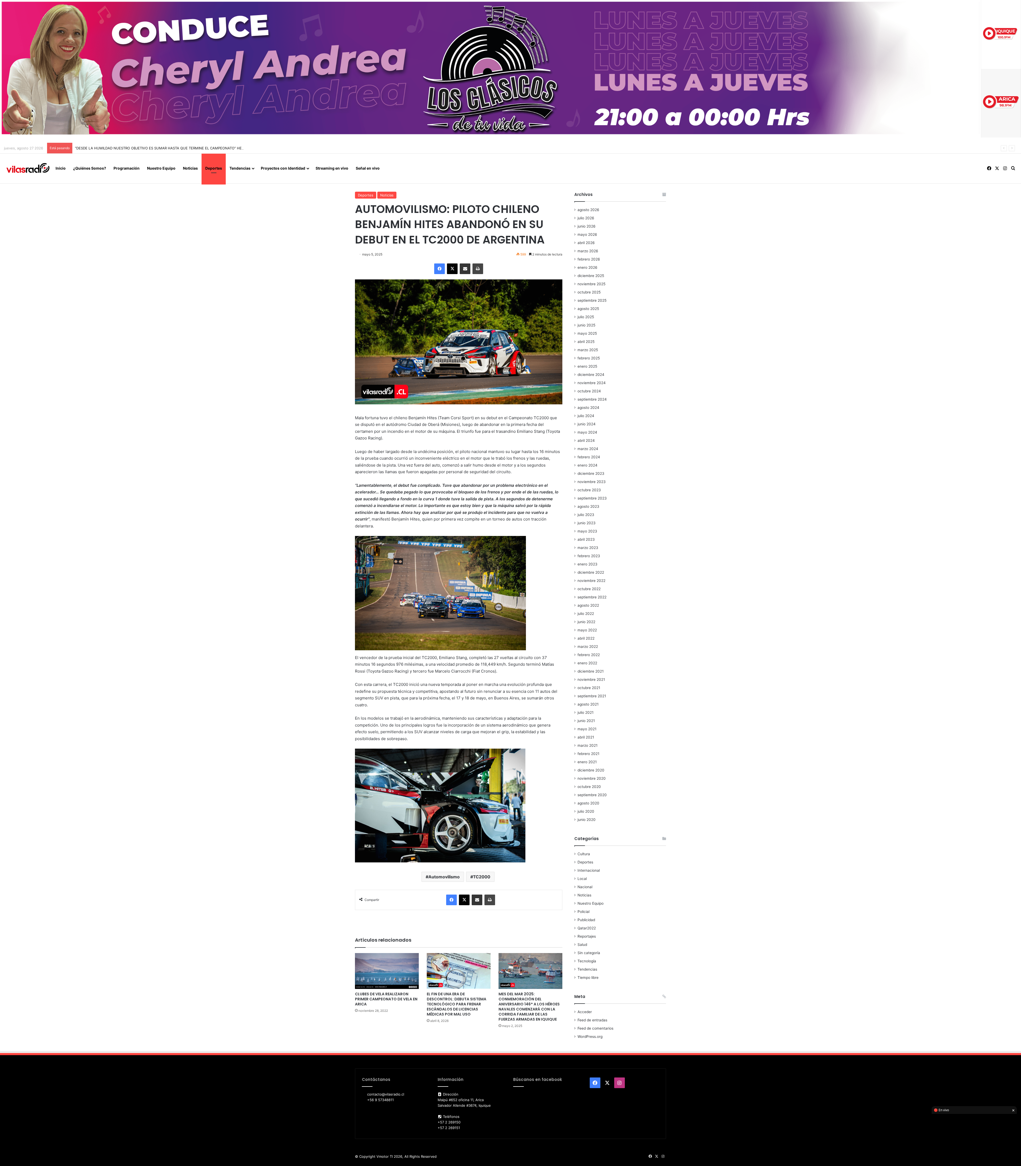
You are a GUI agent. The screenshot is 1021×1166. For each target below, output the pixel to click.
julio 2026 (586, 218)
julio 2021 (585, 712)
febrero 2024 (589, 457)
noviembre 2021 (591, 679)
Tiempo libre (588, 977)
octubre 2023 (589, 490)
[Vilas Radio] (28, 168)
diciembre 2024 (591, 374)
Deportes (213, 168)
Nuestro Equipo (161, 168)
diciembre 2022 (591, 572)
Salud (582, 944)
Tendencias (239, 168)
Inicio (61, 168)
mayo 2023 (587, 531)
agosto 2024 (588, 407)
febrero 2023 (589, 556)
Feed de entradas (592, 1020)
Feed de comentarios (595, 1028)
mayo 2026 (587, 234)
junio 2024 (587, 424)
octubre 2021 (589, 688)
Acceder (585, 1012)
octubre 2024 (589, 391)
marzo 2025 (588, 350)
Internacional (589, 870)
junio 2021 (586, 721)
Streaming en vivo (332, 168)
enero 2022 (587, 663)
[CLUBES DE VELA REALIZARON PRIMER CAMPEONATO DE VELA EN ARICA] (387, 971)
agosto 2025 (588, 309)
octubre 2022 (589, 589)
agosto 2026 (588, 210)
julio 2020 (586, 811)
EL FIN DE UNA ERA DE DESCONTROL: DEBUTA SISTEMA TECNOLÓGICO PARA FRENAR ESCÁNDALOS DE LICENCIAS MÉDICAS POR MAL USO (456, 1004)
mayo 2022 (587, 630)
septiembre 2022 (592, 597)
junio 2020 (587, 819)
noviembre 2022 (591, 580)
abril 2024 (586, 440)
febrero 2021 (588, 754)
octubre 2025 (589, 292)
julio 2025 (586, 317)
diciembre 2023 (591, 473)
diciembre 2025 (591, 276)
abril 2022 (586, 638)
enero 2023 (587, 564)
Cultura (584, 854)
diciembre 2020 (591, 770)
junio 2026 (587, 226)
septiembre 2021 (592, 696)
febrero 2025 (589, 358)
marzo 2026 (588, 251)
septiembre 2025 (592, 300)
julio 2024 (586, 416)
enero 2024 (587, 465)
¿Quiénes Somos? (89, 168)
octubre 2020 (589, 787)
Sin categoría (589, 953)
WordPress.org (590, 1036)
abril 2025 (586, 341)
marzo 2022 (588, 646)
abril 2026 (586, 243)
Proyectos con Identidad (283, 168)
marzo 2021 (587, 745)
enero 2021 (587, 762)
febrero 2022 (589, 655)
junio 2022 (586, 622)
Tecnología (587, 961)
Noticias (190, 168)
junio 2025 (586, 325)
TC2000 (481, 876)
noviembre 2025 (591, 284)
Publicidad (586, 920)
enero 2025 (587, 366)
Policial (583, 911)
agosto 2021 (588, 704)
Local (582, 878)
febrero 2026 (589, 259)
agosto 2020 (588, 803)
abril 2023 (586, 539)
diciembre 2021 (591, 671)
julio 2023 (586, 515)
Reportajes (587, 936)
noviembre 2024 (592, 383)
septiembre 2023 (592, 498)
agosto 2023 (588, 506)
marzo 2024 (588, 449)
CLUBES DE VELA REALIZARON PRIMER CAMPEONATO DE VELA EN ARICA (386, 999)
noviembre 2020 (592, 778)
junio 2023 (587, 523)
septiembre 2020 (592, 795)
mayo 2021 (587, 729)
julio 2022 (586, 613)
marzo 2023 (588, 548)
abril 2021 (586, 737)
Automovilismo (444, 876)
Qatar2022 (587, 928)
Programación (127, 168)
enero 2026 (587, 267)
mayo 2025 (587, 333)
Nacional (585, 887)
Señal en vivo (368, 168)
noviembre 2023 (592, 482)
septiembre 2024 (592, 399)
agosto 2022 (588, 605)
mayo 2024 (587, 432)
